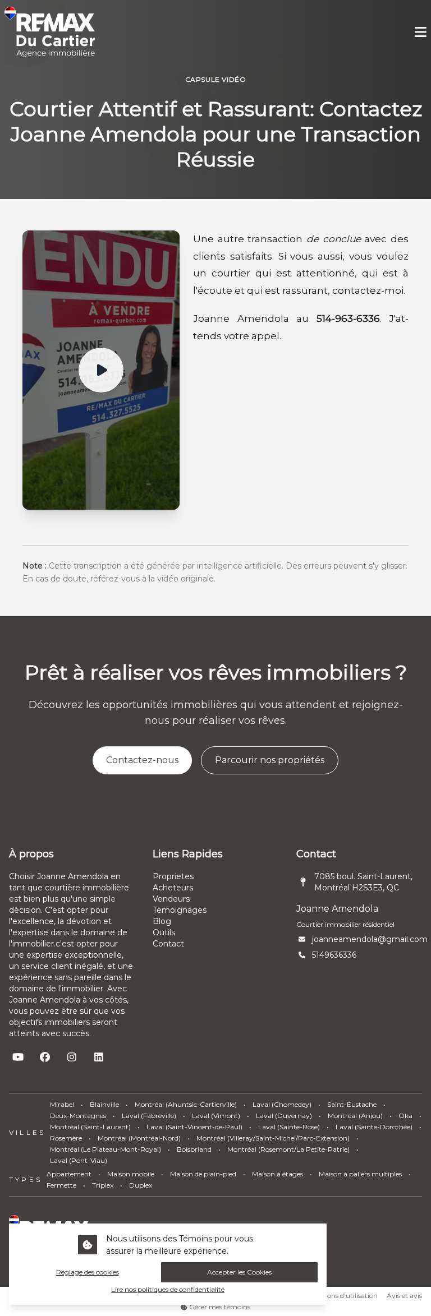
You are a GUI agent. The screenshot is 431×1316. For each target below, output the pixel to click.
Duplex (140, 1185)
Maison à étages (277, 1174)
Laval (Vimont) (216, 1115)
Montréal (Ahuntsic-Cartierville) (186, 1104)
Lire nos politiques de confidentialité (167, 1289)
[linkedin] (99, 1057)
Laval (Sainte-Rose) (289, 1127)
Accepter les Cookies (239, 1272)
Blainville (104, 1104)
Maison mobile (130, 1174)
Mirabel (62, 1104)
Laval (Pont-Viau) (78, 1160)
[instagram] (72, 1057)
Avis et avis (404, 1295)
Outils (164, 932)
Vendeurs (171, 899)
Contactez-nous (142, 760)
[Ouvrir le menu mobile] (421, 32)
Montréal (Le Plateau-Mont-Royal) (105, 1149)
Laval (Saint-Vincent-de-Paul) (194, 1127)
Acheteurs (173, 888)
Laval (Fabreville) (149, 1115)
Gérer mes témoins (218, 1307)
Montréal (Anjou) (355, 1115)
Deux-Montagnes (78, 1115)
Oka (405, 1115)
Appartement (69, 1174)
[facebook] (45, 1057)
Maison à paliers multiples (360, 1174)
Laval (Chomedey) (282, 1104)
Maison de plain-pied (203, 1174)
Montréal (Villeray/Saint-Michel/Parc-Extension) (273, 1138)
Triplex (102, 1185)
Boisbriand (194, 1149)
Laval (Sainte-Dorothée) (374, 1127)
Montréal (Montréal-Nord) (139, 1138)
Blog (162, 921)
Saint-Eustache (352, 1104)
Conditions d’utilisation (341, 1295)
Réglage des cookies (87, 1272)
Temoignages (180, 910)
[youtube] (18, 1057)
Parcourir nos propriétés (269, 760)
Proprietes (173, 876)
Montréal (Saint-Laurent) (90, 1127)
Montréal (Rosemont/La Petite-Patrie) (288, 1149)
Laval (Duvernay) (284, 1115)
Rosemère (66, 1138)
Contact (168, 944)
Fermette (61, 1185)
